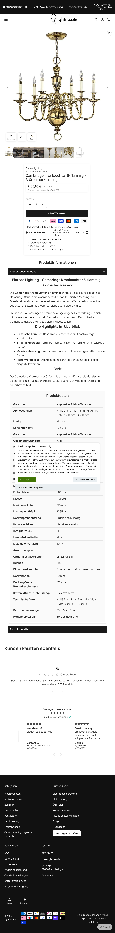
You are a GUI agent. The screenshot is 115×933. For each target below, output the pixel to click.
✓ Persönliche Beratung (39, 242)
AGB (41, 487)
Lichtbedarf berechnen (65, 793)
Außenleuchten (13, 799)
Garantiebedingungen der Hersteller (18, 834)
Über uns (58, 804)
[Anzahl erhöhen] (43, 204)
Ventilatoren (11, 815)
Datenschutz (11, 858)
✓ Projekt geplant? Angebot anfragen (45, 249)
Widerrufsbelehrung (15, 869)
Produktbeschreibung (23, 271)
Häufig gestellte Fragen (66, 815)
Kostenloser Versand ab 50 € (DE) (43, 190)
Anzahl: (30, 199)
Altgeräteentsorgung (16, 886)
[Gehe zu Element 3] (29, 152)
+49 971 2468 (106, 6)
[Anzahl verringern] (30, 204)
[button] (55, 754)
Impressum (10, 864)
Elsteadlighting (34, 168)
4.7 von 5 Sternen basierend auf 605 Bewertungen (61, 232)
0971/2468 (48, 853)
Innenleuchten (12, 793)
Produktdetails (19, 629)
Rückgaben (59, 826)
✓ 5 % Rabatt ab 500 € (18, 7)
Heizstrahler (11, 810)
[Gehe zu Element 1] (9, 152)
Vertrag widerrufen (67, 833)
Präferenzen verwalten (85, 479)
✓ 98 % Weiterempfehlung (48, 7)
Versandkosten (61, 810)
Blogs (56, 821)
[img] (57, 713)
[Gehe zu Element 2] (19, 152)
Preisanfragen (12, 826)
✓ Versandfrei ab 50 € (78, 7)
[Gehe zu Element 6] (59, 152)
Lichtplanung (11, 821)
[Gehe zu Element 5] (49, 152)
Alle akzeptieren (27, 479)
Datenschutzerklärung (28, 487)
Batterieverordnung (15, 880)
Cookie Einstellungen (16, 875)
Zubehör (9, 804)
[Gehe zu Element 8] (79, 152)
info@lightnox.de (51, 859)
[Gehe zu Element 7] (69, 152)
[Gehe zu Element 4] (39, 152)
